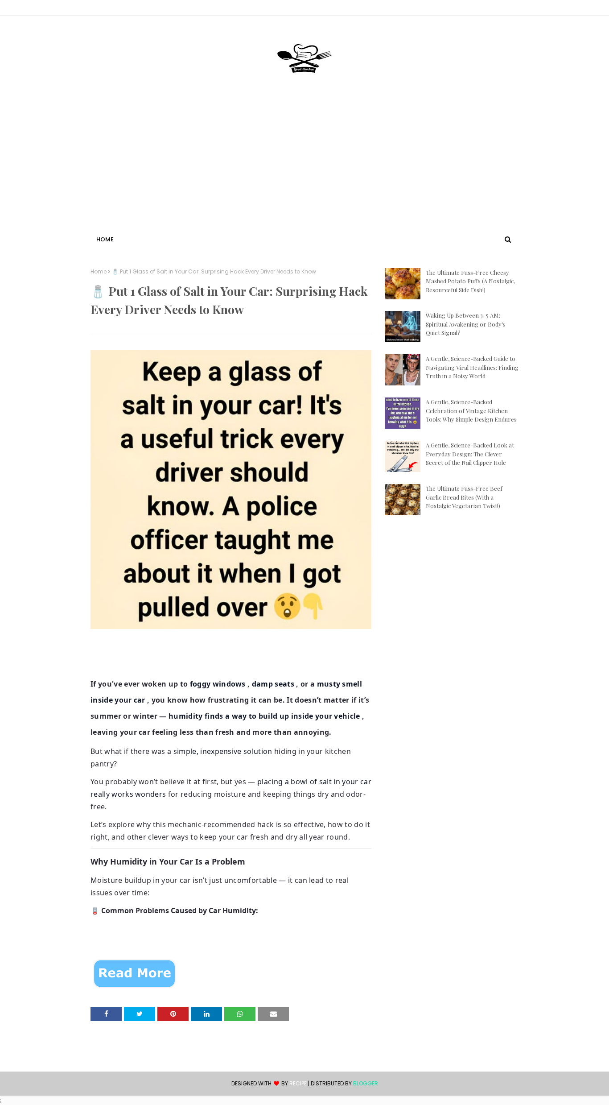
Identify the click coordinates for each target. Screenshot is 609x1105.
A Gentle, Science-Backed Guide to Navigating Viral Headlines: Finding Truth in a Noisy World (472, 367)
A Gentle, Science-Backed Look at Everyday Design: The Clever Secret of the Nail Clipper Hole (470, 453)
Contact (104, 9)
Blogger (365, 1083)
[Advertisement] (304, 166)
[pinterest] (514, 9)
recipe (298, 1083)
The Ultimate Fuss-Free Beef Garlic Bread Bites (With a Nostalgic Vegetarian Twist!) (464, 496)
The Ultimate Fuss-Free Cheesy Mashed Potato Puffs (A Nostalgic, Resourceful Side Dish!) (470, 281)
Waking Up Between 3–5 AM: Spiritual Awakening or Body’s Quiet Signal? (466, 323)
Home (99, 271)
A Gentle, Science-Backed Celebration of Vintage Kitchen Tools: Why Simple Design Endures (471, 410)
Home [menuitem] (105, 239)
